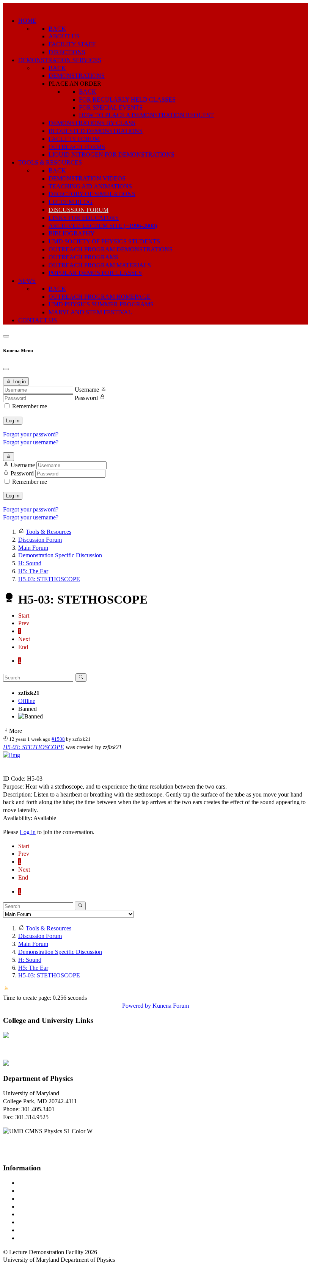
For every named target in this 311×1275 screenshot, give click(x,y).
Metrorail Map (35, 1206)
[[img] (11, 755)
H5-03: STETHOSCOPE (33, 747)
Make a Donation (39, 1222)
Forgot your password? (30, 434)
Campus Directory (40, 1182)
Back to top (17, 1267)
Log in (12, 420)
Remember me (29, 406)
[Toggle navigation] (6, 336)
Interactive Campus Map (47, 1198)
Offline (26, 701)
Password (86, 398)
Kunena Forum (170, 1005)
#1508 (58, 739)
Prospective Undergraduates (51, 1190)
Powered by (136, 1005)
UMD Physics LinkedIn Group (55, 1230)
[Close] (6, 369)
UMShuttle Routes (40, 1214)
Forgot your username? (30, 442)
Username (87, 389)
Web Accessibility (39, 1238)
